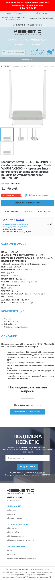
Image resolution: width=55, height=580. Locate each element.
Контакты (35, 45)
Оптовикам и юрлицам (34, 40)
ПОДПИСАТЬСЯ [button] (27, 467)
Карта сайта (13, 532)
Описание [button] (28, 211)
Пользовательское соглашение (21, 540)
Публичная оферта (16, 536)
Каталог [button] (12, 40)
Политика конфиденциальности (22, 558)
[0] (49, 52)
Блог (10, 550)
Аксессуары (27, 60)
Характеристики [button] (11, 211)
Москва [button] (20, 220)
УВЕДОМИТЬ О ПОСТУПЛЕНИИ (27, 203)
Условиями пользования (33, 475)
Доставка (12, 510)
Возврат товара (15, 518)
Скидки (11, 554)
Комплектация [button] (44, 211)
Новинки (20, 45)
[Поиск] (4, 52)
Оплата (11, 514)
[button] (13, 19)
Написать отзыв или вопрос (27, 412)
